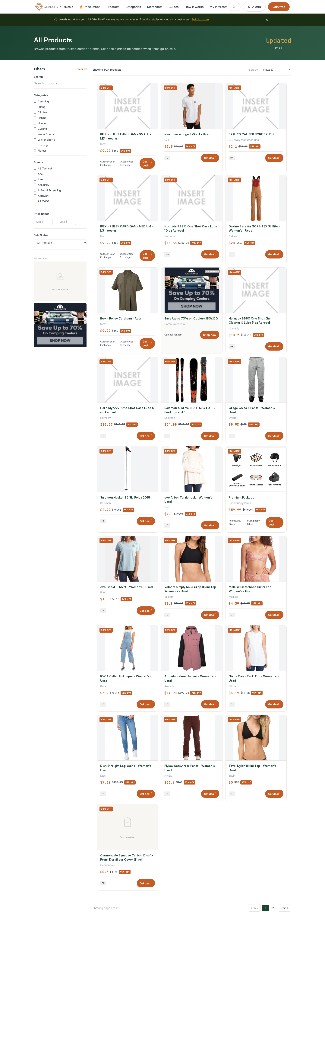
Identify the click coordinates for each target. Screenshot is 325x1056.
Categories (133, 7)
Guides (174, 7)
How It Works (194, 7)
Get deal (147, 163)
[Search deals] (234, 7)
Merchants (154, 7)
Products (112, 7)
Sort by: (254, 69)
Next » (284, 908)
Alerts (256, 7)
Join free (279, 7)
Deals (69, 7)
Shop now (209, 334)
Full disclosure (200, 19)
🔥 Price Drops (89, 7)
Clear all (82, 69)
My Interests (218, 7)
